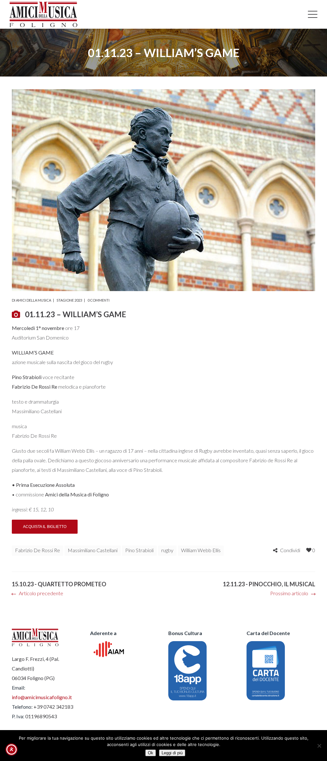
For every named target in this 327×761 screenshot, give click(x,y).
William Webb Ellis (201, 550)
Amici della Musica (33, 300)
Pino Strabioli (139, 550)
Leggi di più (172, 752)
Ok (150, 752)
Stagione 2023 (69, 300)
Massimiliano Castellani (93, 550)
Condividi (290, 550)
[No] (319, 746)
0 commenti (98, 300)
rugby (167, 550)
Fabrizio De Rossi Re (37, 550)
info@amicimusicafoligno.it (42, 697)
